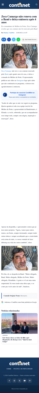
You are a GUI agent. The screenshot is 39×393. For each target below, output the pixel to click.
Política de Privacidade (23, 369)
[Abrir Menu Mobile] (2, 4)
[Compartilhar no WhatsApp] (18, 39)
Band (6, 74)
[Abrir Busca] (36, 4)
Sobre (9, 369)
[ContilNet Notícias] (19, 4)
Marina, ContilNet (9, 33)
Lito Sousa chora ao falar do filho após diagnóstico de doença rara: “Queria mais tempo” (17, 339)
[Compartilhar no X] (14, 39)
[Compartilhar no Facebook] (9, 39)
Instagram (20, 80)
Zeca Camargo (6, 71)
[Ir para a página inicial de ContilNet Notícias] (19, 363)
